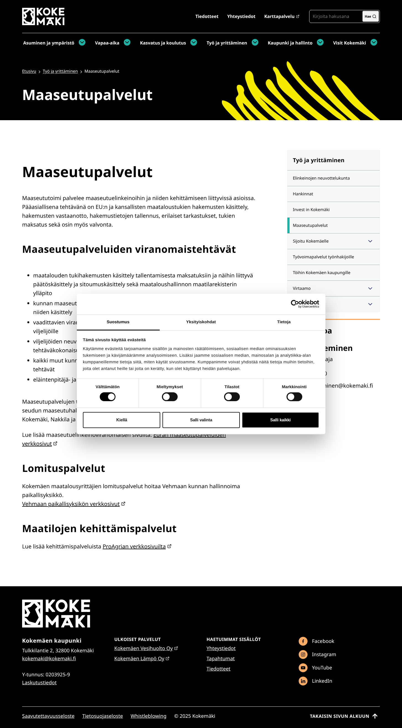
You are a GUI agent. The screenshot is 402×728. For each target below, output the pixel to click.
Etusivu (29, 71)
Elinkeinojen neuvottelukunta (321, 178)
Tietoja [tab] (284, 322)
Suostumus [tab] (118, 322)
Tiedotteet (206, 16)
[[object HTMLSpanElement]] (370, 241)
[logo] (43, 23)
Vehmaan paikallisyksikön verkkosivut (71, 504)
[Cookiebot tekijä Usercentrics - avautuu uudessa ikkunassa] (295, 304)
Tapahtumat (221, 658)
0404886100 (311, 373)
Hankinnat (303, 194)
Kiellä (121, 419)
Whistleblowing (149, 716)
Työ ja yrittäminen (227, 43)
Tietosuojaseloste (102, 716)
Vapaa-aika (107, 43)
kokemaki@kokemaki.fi (49, 658)
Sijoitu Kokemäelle (311, 241)
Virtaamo (302, 288)
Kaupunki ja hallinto (290, 43)
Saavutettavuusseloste (48, 716)
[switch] (170, 396)
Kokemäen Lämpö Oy (139, 658)
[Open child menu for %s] (80, 43)
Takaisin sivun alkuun (339, 716)
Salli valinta (201, 419)
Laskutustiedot (39, 682)
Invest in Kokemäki (311, 209)
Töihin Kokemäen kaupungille (321, 272)
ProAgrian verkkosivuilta (134, 546)
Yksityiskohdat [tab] (201, 322)
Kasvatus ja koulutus (163, 43)
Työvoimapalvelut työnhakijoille (323, 257)
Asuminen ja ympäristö (48, 43)
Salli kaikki (280, 419)
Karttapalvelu (279, 16)
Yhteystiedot (241, 16)
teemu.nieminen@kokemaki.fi (334, 385)
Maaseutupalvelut (310, 225)
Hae (368, 16)
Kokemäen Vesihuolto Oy (143, 648)
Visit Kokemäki (349, 43)
